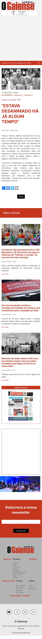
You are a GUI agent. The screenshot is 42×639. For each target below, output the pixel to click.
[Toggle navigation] (39, 63)
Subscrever (21, 531)
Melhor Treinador (21, 585)
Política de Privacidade (19, 572)
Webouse (26, 633)
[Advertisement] (21, 38)
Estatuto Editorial (18, 574)
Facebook (18, 611)
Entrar (14, 576)
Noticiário (33, 559)
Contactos (16, 577)
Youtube (10, 611)
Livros (30, 585)
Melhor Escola (20, 587)
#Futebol (27, 95)
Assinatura (16, 569)
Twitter (33, 611)
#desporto (18, 95)
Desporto (5, 100)
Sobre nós (16, 563)
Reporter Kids (8, 581)
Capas (14, 565)
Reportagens (15, 595)
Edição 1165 (16, 100)
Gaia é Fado (19, 589)
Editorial (26, 595)
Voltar (21, 197)
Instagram (26, 611)
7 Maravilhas (19, 590)
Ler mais (5, 274)
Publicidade (16, 570)
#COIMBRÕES (7, 95)
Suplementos (32, 589)
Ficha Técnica (17, 567)
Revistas (31, 587)
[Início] (18, 6)
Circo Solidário (20, 592)
